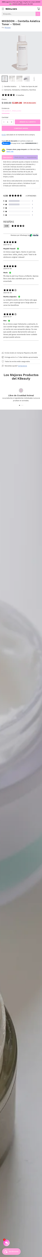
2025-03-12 (7, 245)
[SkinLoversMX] (11, 8)
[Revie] (34, 235)
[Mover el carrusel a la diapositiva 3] (22, 405)
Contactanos (22, 366)
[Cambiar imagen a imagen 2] (12, 79)
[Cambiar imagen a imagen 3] (19, 79)
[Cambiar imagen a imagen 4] (27, 79)
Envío (4, 135)
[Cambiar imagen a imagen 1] (5, 79)
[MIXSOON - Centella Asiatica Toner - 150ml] (21, 52)
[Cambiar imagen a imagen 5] (34, 79)
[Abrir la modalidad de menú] (3, 9)
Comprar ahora (21, 128)
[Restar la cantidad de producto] (4, 122)
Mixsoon (8, 27)
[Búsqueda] (38, 14)
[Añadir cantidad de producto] (11, 122)
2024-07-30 (7, 269)
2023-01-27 (7, 317)
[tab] (7, 157)
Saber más (9, 151)
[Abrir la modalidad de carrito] (38, 9)
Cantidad (5, 117)
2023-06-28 (7, 293)
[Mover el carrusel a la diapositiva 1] (19, 405)
